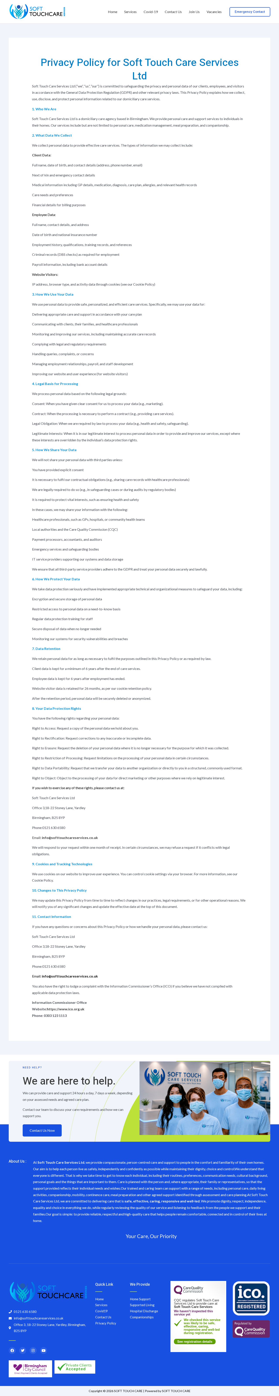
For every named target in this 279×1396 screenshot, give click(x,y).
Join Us (194, 12)
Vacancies (214, 12)
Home (112, 12)
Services (130, 12)
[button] (250, 12)
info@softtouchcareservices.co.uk (70, 976)
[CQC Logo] (188, 1293)
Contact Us (173, 12)
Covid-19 (151, 12)
